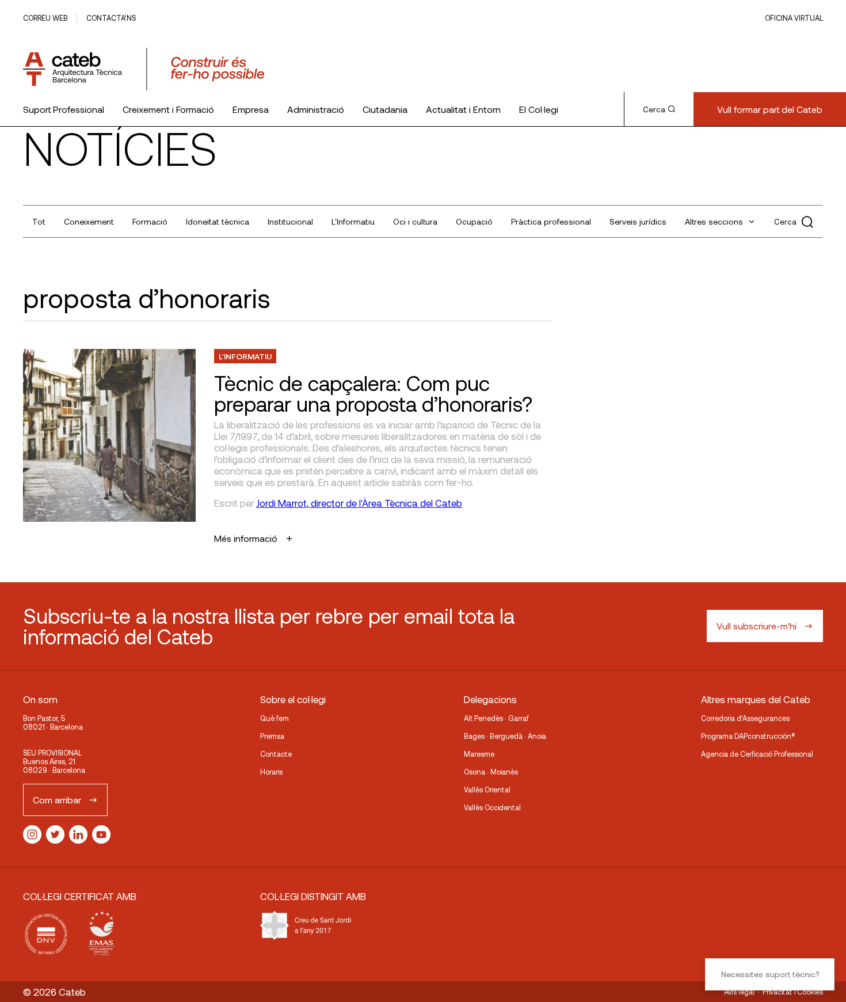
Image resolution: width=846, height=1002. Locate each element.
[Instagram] (32, 834)
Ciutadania (385, 109)
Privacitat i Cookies (793, 992)
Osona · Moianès (491, 772)
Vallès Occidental (492, 807)
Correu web (45, 18)
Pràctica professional (551, 221)
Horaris (271, 772)
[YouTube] (101, 834)
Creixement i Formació (168, 109)
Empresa (251, 109)
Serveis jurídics (637, 221)
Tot (38, 221)
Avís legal (739, 992)
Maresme (479, 754)
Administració (315, 109)
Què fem (274, 718)
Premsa (272, 736)
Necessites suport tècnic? (770, 974)
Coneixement (89, 221)
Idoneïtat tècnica (217, 221)
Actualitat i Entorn (463, 109)
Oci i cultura (415, 221)
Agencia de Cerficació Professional (757, 754)
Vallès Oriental (487, 789)
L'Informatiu (353, 221)
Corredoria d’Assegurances (745, 718)
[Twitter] (55, 834)
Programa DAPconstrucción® (748, 736)
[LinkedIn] (78, 834)
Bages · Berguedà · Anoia (505, 736)
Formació (149, 221)
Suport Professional (63, 109)
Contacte (276, 754)
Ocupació (474, 221)
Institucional (290, 221)
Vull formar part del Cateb (769, 109)
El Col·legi (538, 109)
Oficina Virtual (794, 18)
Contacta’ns (111, 18)
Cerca (654, 109)
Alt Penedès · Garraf (496, 718)
